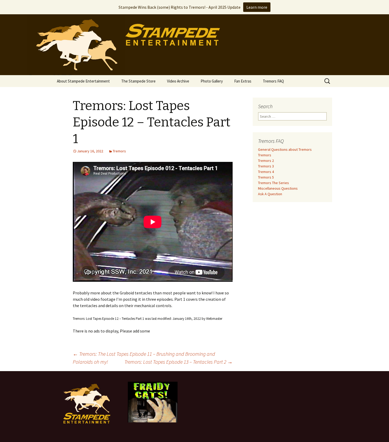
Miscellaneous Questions (278, 188)
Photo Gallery (212, 81)
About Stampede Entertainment (83, 81)
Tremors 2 (266, 160)
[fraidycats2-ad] (153, 401)
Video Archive (178, 81)
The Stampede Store (138, 81)
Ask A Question (270, 194)
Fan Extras (242, 81)
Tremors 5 (266, 177)
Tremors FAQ (273, 81)
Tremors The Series (273, 182)
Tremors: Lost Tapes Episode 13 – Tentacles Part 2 (178, 361)
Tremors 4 (266, 171)
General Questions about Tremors (285, 149)
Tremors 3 (266, 166)
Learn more (256, 7)
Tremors (119, 151)
